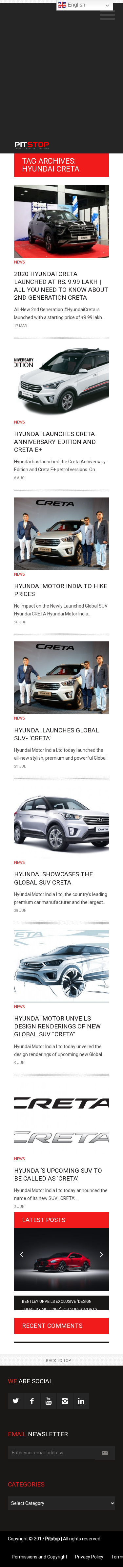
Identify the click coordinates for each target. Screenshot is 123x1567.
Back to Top (58, 1360)
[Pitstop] (38, 142)
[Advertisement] (61, 65)
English (75, 5)
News (19, 262)
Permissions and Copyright (39, 1556)
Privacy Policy (89, 1556)
